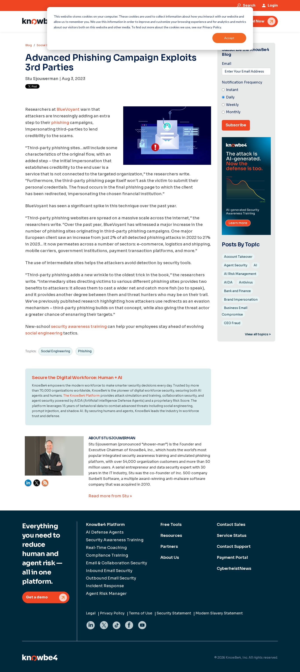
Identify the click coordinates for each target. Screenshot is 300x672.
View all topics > (258, 334)
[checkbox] (246, 101)
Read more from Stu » (110, 496)
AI (255, 265)
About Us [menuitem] (169, 557)
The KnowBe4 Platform (81, 396)
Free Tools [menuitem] (171, 524)
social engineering (43, 333)
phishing (60, 122)
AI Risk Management (240, 274)
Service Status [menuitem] (231, 535)
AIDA (228, 282)
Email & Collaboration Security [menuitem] (116, 563)
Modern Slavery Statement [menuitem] (219, 613)
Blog (28, 45)
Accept (229, 38)
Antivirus (246, 282)
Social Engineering (55, 351)
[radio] (246, 90)
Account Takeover (238, 257)
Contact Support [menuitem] (234, 546)
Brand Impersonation (241, 299)
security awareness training (79, 326)
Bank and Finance (237, 291)
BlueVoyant (68, 109)
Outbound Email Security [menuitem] (111, 578)
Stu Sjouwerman (41, 78)
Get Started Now (249, 21)
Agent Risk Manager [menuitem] (106, 593)
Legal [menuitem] (91, 613)
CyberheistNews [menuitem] (234, 568)
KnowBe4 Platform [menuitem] (105, 524)
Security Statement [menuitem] (174, 613)
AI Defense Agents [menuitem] (105, 532)
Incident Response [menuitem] (105, 585)
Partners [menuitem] (169, 546)
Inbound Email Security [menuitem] (109, 570)
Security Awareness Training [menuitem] (114, 540)
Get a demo (37, 597)
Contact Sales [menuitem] (231, 524)
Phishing (85, 351)
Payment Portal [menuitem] (232, 557)
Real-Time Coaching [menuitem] (106, 547)
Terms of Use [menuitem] (140, 613)
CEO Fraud (232, 323)
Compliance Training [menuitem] (107, 555)
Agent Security (235, 265)
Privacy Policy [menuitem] (112, 613)
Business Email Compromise (234, 311)
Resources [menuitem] (171, 535)
